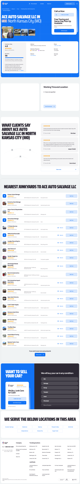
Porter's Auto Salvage (14, 194)
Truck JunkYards (45, 469)
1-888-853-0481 (9, 447)
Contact (42, 3)
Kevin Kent (73, 163)
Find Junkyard (34, 3)
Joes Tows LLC (12, 248)
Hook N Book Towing (13, 334)
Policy (3, 480)
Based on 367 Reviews (9, 50)
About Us (49, 3)
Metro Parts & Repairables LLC (15, 210)
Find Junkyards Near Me (21, 446)
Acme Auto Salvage (13, 218)
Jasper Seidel (72, 149)
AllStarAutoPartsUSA (14, 233)
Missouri (13, 8)
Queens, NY (69, 458)
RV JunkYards (32, 469)
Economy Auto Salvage (14, 202)
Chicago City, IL (58, 458)
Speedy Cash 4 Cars (13, 342)
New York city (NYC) (71, 446)
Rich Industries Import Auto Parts (14, 281)
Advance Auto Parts (13, 312)
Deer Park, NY (57, 455)
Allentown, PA (32, 449)
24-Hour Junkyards (59, 465)
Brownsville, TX (45, 449)
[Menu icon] (77, 3)
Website (61, 227)
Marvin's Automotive (13, 273)
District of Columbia (46, 452)
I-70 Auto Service (12, 226)
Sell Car (71, 196)
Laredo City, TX (70, 455)
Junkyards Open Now (46, 465)
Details (22, 70)
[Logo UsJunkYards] (11, 386)
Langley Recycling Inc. (14, 241)
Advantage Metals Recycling (13, 264)
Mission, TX (57, 449)
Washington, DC (32, 455)
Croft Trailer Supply (13, 304)
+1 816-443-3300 (57, 45)
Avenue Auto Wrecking (14, 289)
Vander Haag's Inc (13, 256)
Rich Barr (73, 133)
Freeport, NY (57, 452)
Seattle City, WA (45, 446)
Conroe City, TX (45, 458)
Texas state (44, 455)
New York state (58, 446)
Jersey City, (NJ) (32, 458)
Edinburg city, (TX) (33, 446)
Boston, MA (31, 452)
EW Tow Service (12, 319)
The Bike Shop (12, 327)
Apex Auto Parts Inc (13, 297)
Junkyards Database (5, 8)
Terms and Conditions (24, 479)
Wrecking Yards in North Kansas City (28, 8)
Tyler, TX (69, 449)
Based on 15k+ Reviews (21, 386)
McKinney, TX (70, 452)
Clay (18, 8)
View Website (33, 55)
